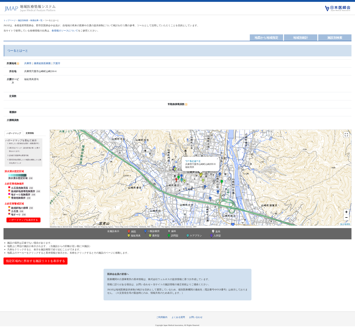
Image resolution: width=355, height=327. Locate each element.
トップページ (10, 20)
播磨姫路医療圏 (42, 63)
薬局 (217, 231)
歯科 (173, 231)
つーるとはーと (193, 160)
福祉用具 (136, 235)
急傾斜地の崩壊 (19, 207)
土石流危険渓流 (19, 188)
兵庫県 (27, 63)
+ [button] (346, 212)
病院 (133, 231)
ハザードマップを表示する (23, 219)
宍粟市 (56, 63)
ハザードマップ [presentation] (14, 133)
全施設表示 (113, 231)
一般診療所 (154, 231)
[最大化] (346, 135)
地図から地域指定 (266, 37)
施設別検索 (23, 20)
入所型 (217, 235)
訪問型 (174, 235)
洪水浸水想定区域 (18, 178)
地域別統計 (300, 37)
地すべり (16, 214)
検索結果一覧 (36, 20)
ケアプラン (196, 235)
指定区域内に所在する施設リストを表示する (35, 260)
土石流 (14, 211)
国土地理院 (345, 224)
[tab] (13, 133)
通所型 (155, 235)
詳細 (30, 178)
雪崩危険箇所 (18, 197)
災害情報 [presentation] (30, 133)
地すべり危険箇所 (20, 194)
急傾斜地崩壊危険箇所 (23, 191)
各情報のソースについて (65, 30)
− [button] (346, 217)
